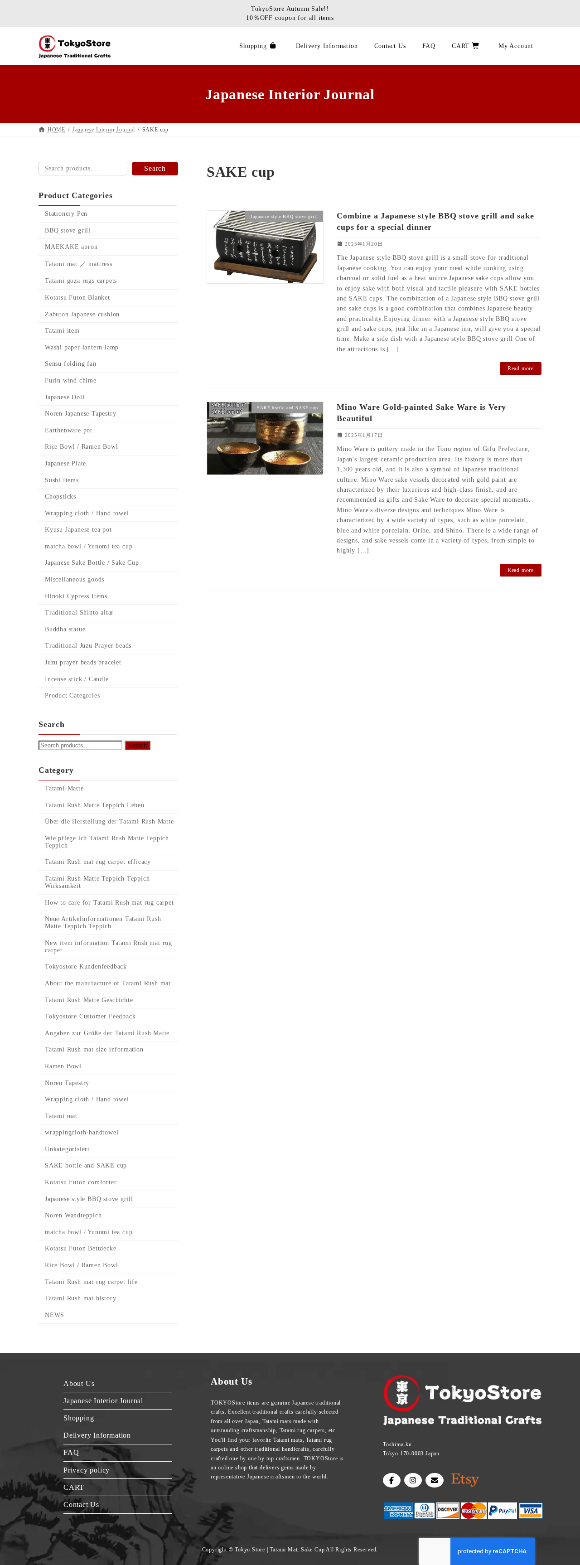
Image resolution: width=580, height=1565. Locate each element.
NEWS (54, 1315)
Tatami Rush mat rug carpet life (91, 1282)
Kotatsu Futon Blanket (77, 297)
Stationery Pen (66, 213)
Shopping (78, 1418)
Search (155, 168)
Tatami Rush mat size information (94, 1050)
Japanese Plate (65, 463)
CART (73, 1487)
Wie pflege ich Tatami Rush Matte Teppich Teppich (107, 842)
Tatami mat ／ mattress (78, 264)
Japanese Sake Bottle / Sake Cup (92, 563)
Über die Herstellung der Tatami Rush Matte (109, 821)
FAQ (71, 1452)
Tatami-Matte (64, 788)
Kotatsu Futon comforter (80, 1182)
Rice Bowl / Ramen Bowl (81, 447)
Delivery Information (97, 1435)
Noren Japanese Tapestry (80, 413)
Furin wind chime (71, 380)
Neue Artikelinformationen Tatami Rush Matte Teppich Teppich (103, 923)
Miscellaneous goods (74, 579)
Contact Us (81, 1504)
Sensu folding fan (71, 364)
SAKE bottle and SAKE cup (86, 1166)
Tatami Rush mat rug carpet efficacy (98, 862)
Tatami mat (61, 1116)
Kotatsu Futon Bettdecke (80, 1248)
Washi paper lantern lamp (82, 347)
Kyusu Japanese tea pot (78, 529)
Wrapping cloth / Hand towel (87, 513)
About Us (78, 1383)
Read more (521, 368)
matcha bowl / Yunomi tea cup (88, 546)
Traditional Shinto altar (79, 612)
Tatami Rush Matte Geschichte (89, 1000)
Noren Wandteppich (73, 1215)
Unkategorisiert (67, 1149)
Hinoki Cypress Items (76, 596)
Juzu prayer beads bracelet (83, 662)
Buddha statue (65, 629)
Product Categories (72, 695)
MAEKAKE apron (71, 246)
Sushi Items (62, 480)
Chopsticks (60, 496)
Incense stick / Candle (77, 679)
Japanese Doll (64, 397)
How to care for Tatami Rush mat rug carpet (109, 902)
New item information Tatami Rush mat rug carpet (108, 947)
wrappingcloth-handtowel (81, 1132)
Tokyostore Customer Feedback (90, 1016)
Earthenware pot (68, 430)
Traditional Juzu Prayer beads (88, 646)
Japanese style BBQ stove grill (89, 1199)
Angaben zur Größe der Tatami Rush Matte (107, 1033)
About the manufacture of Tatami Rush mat (108, 983)
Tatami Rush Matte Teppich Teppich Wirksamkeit (97, 882)
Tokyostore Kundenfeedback (86, 967)
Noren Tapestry (67, 1083)
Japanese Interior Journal (103, 1401)
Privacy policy (86, 1469)
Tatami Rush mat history (80, 1298)
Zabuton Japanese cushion (82, 314)
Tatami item (62, 330)
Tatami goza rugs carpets (81, 281)
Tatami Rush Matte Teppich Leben (95, 805)
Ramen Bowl (63, 1066)
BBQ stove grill (68, 230)
